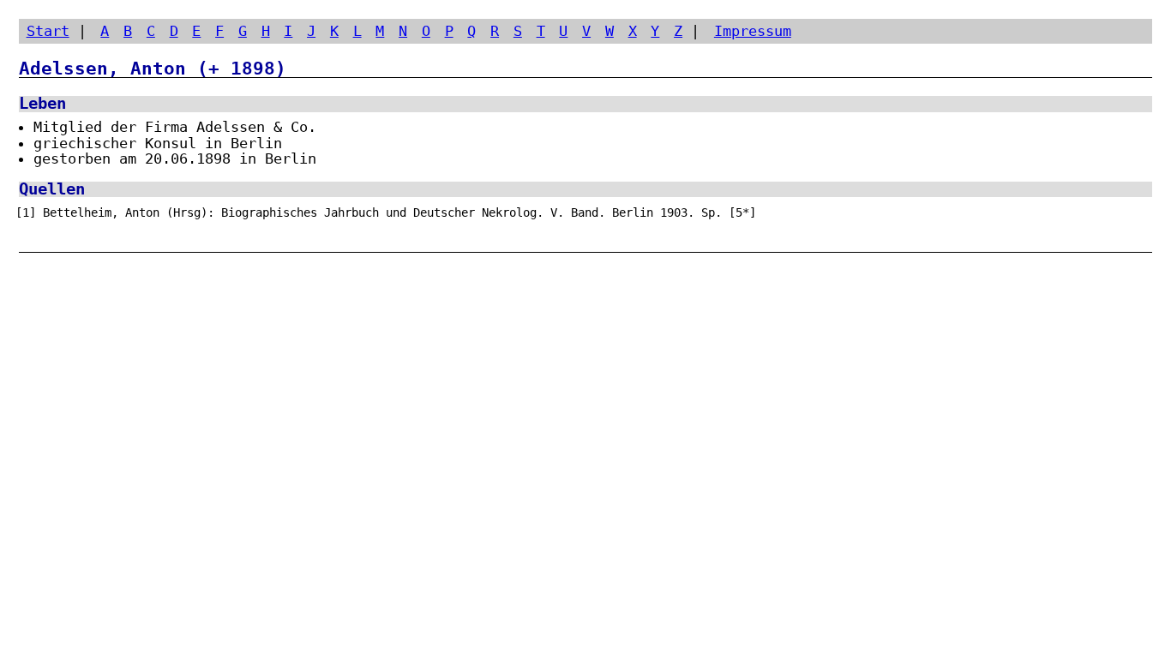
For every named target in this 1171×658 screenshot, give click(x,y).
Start (48, 30)
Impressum (752, 30)
